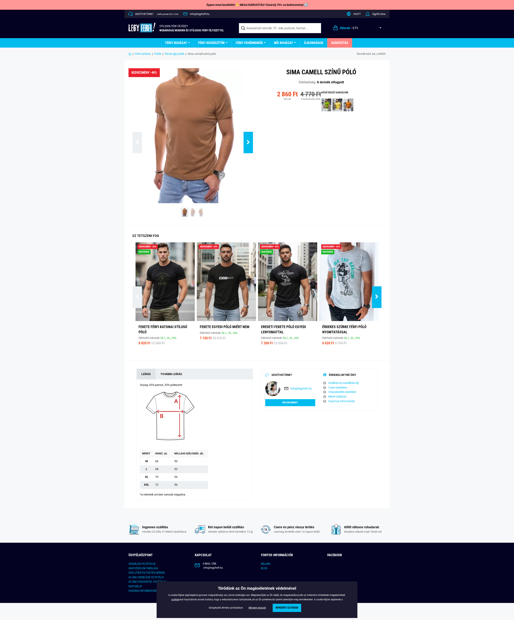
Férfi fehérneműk (249, 43)
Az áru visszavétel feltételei (147, 581)
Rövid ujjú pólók (174, 53)
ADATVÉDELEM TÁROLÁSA (143, 568)
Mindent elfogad (287, 607)
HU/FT (357, 13)
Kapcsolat (135, 586)
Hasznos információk (341, 401)
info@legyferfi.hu (199, 13)
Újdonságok (313, 43)
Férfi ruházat (176, 43)
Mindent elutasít (257, 607)
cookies (175, 599)
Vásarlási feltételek (142, 563)
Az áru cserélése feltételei (146, 577)
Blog (264, 568)
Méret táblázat (337, 396)
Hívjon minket (290, 402)
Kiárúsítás (339, 43)
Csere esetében (337, 387)
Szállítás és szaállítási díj (343, 382)
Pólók (157, 53)
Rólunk (265, 563)
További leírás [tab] (171, 374)
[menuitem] (177, 43)
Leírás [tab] (146, 374)
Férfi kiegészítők (211, 43)
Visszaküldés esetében (342, 392)
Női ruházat (283, 43)
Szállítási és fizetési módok (146, 572)
